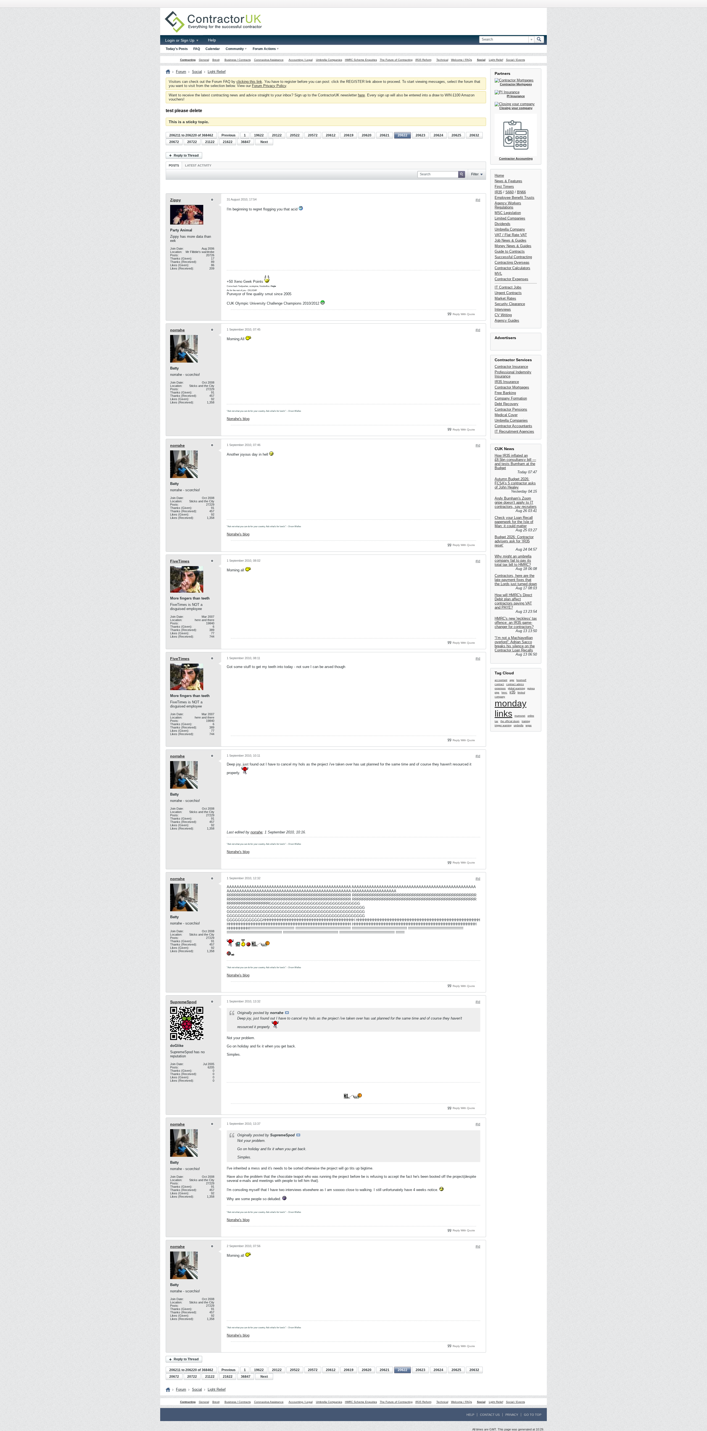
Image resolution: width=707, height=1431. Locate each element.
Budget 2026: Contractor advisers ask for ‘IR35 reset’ (514, 541)
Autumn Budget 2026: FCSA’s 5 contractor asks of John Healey (515, 483)
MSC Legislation (508, 213)
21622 (228, 142)
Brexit (216, 59)
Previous (228, 135)
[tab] (174, 165)
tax (496, 721)
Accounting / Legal (301, 59)
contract (499, 684)
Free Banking (505, 393)
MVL (498, 273)
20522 (295, 135)
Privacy (511, 1414)
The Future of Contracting (396, 59)
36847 (245, 142)
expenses (500, 688)
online (530, 715)
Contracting (188, 59)
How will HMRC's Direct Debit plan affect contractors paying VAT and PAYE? (513, 601)
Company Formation (511, 398)
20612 (331, 135)
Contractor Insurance (511, 367)
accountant (501, 680)
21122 (210, 142)
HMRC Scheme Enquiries (361, 59)
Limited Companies (510, 218)
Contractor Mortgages (512, 387)
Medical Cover (506, 415)
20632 (474, 135)
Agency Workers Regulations (508, 205)
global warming (516, 688)
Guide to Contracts (510, 251)
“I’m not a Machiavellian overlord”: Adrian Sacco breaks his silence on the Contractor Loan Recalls (515, 644)
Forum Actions (264, 49)
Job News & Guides (510, 240)
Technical (442, 59)
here (361, 95)
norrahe (177, 330)
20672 (174, 142)
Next (264, 142)
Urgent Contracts (508, 293)
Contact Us (490, 1414)
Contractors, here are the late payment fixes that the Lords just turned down (516, 580)
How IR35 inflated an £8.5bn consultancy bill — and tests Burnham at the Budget (515, 461)
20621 (384, 135)
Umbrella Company (510, 229)
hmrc (504, 692)
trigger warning (503, 725)
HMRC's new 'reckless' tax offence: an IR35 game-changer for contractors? (516, 622)
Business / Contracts (238, 59)
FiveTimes (179, 561)
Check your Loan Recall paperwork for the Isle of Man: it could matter (514, 522)
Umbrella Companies (329, 59)
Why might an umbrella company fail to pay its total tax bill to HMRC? (513, 560)
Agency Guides (507, 320)
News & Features (508, 181)
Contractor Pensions (511, 409)
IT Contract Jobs (508, 287)
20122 (277, 135)
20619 (349, 135)
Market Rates (505, 298)
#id (478, 200)
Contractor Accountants (513, 426)
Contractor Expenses (511, 279)
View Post (287, 1012)
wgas (529, 725)
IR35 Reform (423, 59)
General (204, 59)
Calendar (212, 49)
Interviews (503, 309)
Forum (181, 72)
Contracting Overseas (512, 262)
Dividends (502, 224)
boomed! (521, 680)
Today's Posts (177, 49)
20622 (402, 135)
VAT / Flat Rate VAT (511, 235)
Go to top (532, 1414)
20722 (192, 142)
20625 (456, 135)
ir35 (512, 692)
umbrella (518, 725)
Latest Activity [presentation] (198, 165)
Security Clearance (510, 304)
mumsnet (520, 715)
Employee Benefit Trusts (514, 198)
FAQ (196, 49)
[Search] (539, 39)
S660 (509, 192)
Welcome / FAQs (461, 59)
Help (212, 40)
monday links (510, 708)
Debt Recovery (506, 404)
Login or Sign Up (180, 40)
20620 (366, 135)
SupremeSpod (183, 1002)
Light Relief (496, 59)
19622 (259, 135)
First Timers (504, 186)
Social (481, 59)
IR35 (498, 192)
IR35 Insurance (507, 382)
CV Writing (503, 315)
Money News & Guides (513, 246)
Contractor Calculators (512, 268)
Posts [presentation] (174, 165)
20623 (420, 135)
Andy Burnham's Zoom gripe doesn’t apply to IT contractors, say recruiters (516, 502)
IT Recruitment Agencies (514, 431)
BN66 (521, 192)
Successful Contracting (513, 257)
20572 (313, 135)
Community (235, 49)
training (526, 721)
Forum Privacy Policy (269, 86)
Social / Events (515, 59)
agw (512, 680)
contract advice (515, 684)
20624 (438, 135)
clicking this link (249, 82)
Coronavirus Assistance (269, 59)
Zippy (175, 200)
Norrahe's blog (238, 419)
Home (499, 175)
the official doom (509, 721)
